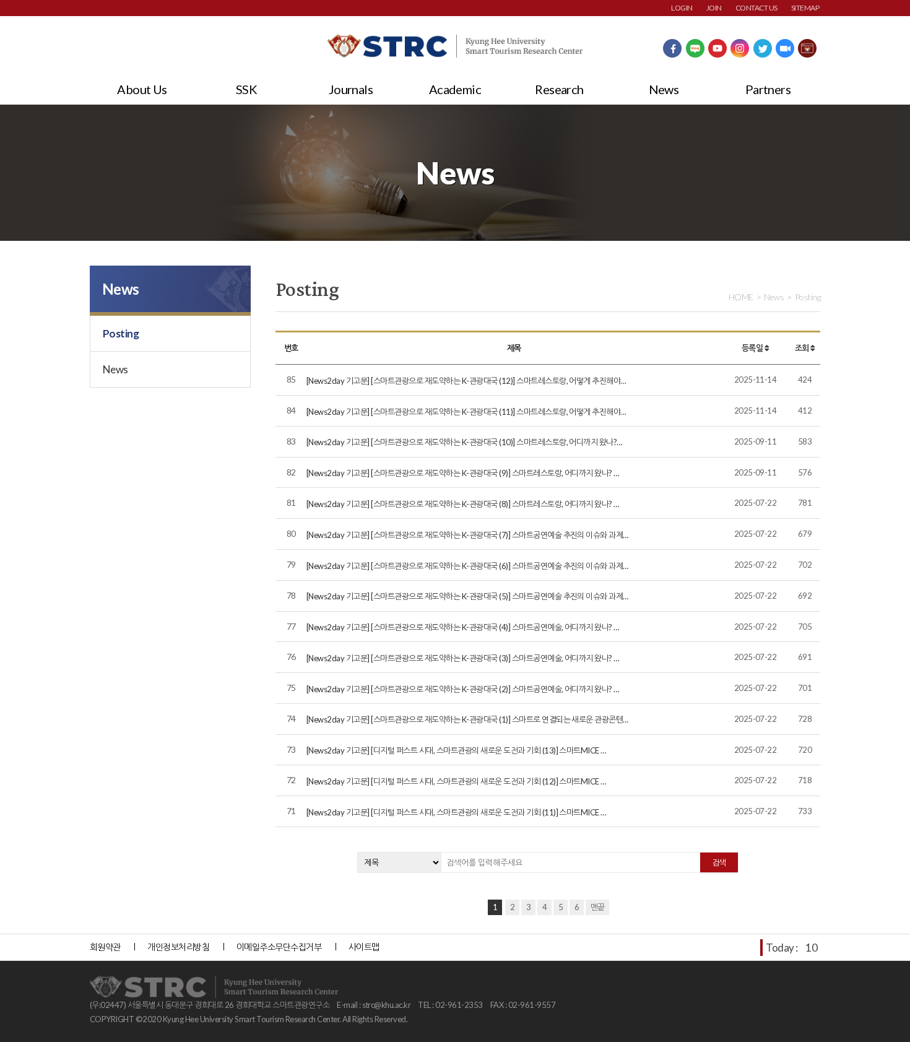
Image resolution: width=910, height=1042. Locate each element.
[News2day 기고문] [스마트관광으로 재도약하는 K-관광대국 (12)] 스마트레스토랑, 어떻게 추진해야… (466, 381)
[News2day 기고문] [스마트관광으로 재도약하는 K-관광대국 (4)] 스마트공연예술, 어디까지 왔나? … (462, 627)
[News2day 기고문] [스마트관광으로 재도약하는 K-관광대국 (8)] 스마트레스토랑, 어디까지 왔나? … (462, 504)
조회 (802, 348)
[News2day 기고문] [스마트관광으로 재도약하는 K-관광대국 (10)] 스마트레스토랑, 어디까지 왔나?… (464, 442)
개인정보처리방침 (178, 947)
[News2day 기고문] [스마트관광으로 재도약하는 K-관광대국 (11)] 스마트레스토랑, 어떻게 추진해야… (466, 412)
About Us (142, 89)
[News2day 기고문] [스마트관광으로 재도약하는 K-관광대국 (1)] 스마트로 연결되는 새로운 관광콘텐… (467, 719)
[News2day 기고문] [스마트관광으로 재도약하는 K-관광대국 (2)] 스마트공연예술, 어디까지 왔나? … (462, 689)
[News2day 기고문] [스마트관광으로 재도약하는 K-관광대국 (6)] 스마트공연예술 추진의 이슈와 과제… (467, 566)
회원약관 (105, 947)
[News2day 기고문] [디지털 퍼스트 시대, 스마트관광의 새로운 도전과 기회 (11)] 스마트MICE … (456, 812)
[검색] (719, 862)
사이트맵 (364, 947)
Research (559, 89)
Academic (455, 89)
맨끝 (598, 907)
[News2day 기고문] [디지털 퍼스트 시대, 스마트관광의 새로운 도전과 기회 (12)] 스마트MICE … (456, 781)
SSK (246, 89)
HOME (741, 297)
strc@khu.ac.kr (386, 1005)
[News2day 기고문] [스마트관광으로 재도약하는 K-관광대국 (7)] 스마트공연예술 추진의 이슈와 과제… (467, 535)
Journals (351, 89)
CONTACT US (756, 7)
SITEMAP (805, 7)
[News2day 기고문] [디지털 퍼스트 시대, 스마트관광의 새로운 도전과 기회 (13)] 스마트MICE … (456, 750)
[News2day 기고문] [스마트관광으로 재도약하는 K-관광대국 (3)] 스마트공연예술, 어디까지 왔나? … (462, 658)
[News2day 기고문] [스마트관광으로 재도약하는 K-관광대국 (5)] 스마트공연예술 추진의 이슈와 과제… (467, 596)
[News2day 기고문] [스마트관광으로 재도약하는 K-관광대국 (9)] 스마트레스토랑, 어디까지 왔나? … (462, 473)
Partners (768, 89)
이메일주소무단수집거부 (278, 947)
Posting (121, 333)
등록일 (753, 348)
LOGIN (681, 7)
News (664, 89)
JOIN (714, 7)
